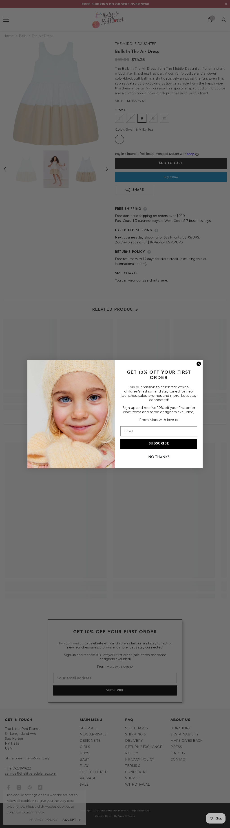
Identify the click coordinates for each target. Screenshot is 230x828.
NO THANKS (159, 457)
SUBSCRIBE (159, 443)
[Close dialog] (199, 364)
